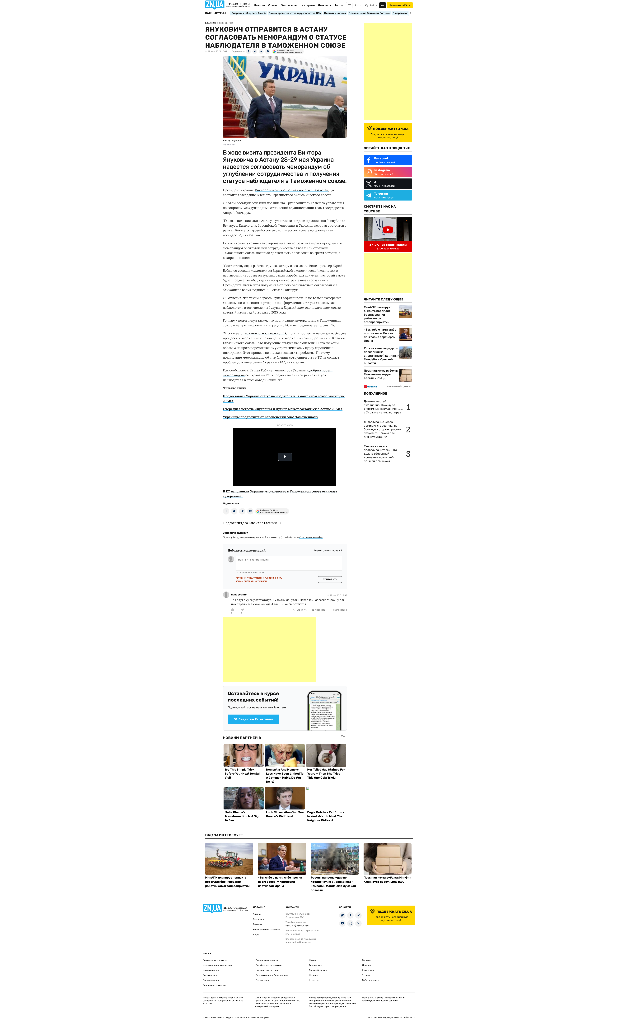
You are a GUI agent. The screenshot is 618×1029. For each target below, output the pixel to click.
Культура (314, 980)
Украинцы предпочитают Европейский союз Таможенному (270, 417)
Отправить (330, 579)
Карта (256, 934)
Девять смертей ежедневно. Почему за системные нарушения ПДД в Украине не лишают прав (383, 407)
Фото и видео (289, 5)
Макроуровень (211, 970)
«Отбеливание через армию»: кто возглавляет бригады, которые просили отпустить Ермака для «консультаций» (382, 429)
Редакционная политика (266, 929)
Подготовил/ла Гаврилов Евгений (250, 523)
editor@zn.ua (304, 942)
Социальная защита (267, 960)
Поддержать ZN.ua (399, 5)
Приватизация (211, 980)
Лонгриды (324, 5)
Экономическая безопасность (272, 975)
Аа (382, 5)
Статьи (272, 5)
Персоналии (263, 980)
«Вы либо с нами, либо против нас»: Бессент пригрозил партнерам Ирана (380, 335)
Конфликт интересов (267, 970)
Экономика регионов (214, 985)
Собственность (370, 980)
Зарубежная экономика (269, 965)
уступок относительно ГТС (266, 333)
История (366, 965)
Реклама (257, 924)
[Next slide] (410, 13)
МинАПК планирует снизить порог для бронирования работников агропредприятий (378, 314)
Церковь (313, 975)
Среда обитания (318, 970)
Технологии (315, 965)
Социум (366, 960)
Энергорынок (210, 975)
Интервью (308, 5)
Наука (312, 960)
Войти (373, 5)
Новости (259, 5)
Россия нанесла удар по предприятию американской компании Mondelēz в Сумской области (381, 355)
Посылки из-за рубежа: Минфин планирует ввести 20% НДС (381, 374)
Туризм (366, 975)
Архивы (257, 914)
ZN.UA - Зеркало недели (388, 245)
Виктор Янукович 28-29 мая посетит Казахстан (291, 190)
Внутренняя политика (215, 960)
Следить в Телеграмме (256, 719)
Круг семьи (368, 970)
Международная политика (217, 965)
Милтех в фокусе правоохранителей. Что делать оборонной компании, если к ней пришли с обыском (380, 453)
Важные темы (215, 13)
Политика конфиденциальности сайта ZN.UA (391, 1017)
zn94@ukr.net (293, 934)
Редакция (258, 919)
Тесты (339, 5)
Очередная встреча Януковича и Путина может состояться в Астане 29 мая (282, 409)
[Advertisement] (269, 649)
